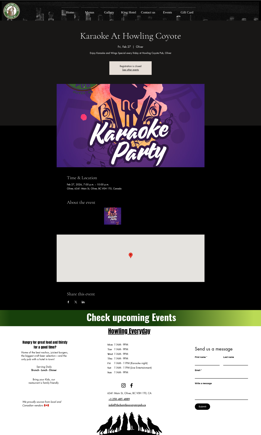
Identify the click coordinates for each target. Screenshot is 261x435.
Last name (228, 357)
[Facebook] (131, 385)
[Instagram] (123, 385)
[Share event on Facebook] (68, 302)
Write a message (203, 383)
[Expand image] (112, 216)
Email (198, 370)
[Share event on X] (75, 302)
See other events (130, 69)
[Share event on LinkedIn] (83, 302)
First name (201, 357)
